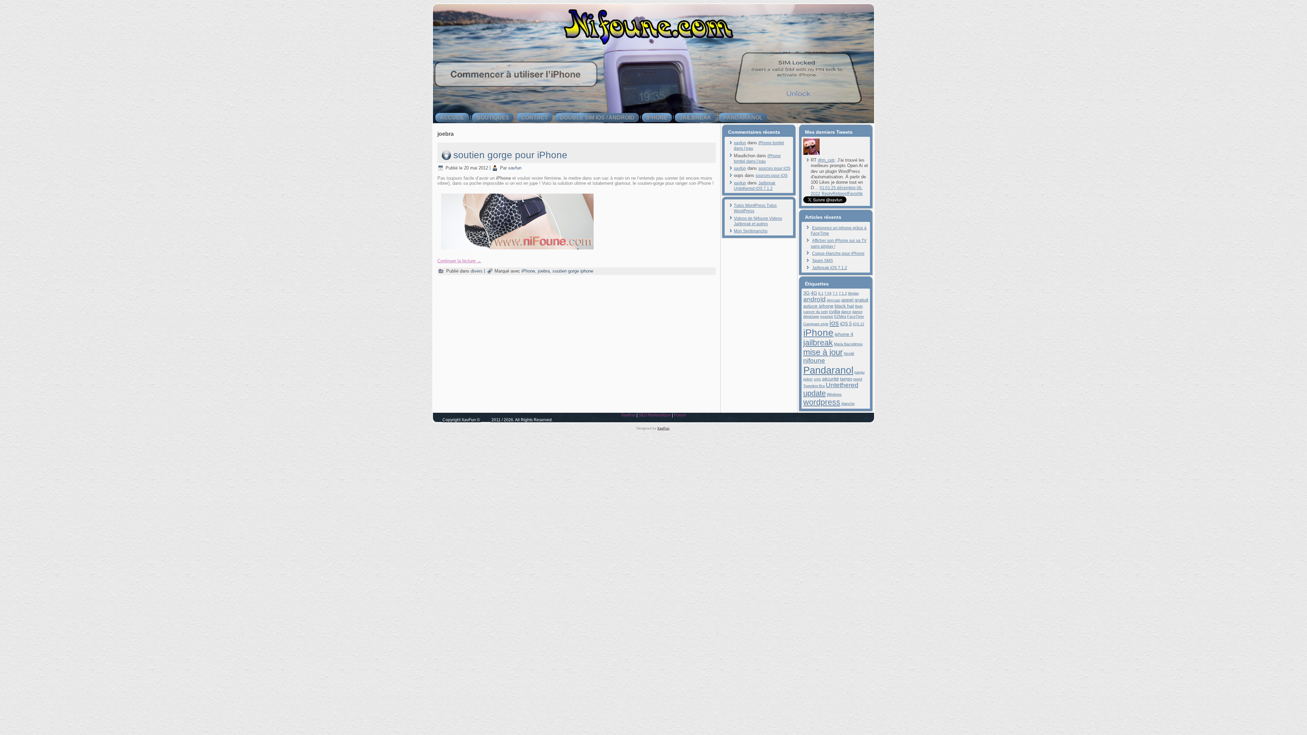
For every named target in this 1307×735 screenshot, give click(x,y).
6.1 (820, 293)
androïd (814, 299)
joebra (544, 271)
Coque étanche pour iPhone (838, 253)
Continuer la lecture (459, 260)
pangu (859, 372)
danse (857, 312)
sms (817, 379)
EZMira (840, 316)
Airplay (853, 293)
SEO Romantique (655, 415)
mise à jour (823, 352)
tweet (857, 379)
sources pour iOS (774, 168)
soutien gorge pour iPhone (510, 155)
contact (534, 117)
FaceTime (855, 316)
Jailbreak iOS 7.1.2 (829, 267)
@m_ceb (826, 160)
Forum (680, 415)
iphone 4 (844, 334)
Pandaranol (743, 117)
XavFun (628, 415)
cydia (834, 311)
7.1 (835, 293)
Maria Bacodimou (848, 344)
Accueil (452, 117)
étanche (848, 404)
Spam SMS (822, 260)
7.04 (828, 293)
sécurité (830, 378)
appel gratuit (854, 300)
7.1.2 (843, 293)
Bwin (859, 306)
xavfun (514, 167)
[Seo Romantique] (811, 153)
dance (846, 312)
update (814, 393)
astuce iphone (818, 306)
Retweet (840, 193)
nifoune (814, 360)
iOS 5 (846, 323)
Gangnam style (815, 324)
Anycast (833, 300)
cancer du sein (815, 312)
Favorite (855, 193)
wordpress (821, 402)
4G (814, 293)
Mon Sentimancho (751, 231)
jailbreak (695, 117)
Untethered (842, 385)
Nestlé (849, 354)
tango (846, 378)
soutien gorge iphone (572, 271)
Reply (827, 193)
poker (808, 379)
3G (806, 293)
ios (834, 323)
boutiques (493, 117)
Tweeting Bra (814, 386)
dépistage (811, 316)
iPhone (656, 117)
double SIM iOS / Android (597, 117)
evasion (826, 316)
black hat (844, 306)
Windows (834, 394)
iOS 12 (858, 324)
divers (477, 271)
